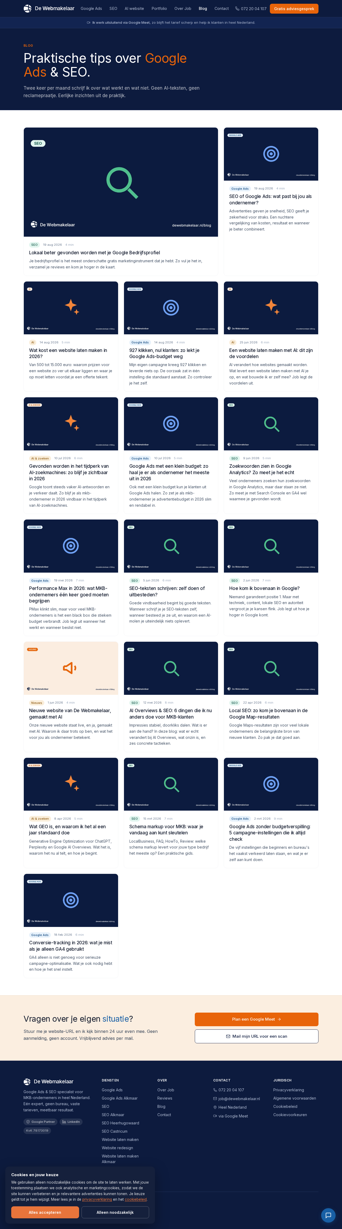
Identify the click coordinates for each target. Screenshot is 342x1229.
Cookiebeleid (285, 1106)
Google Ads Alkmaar (120, 1098)
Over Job (182, 8)
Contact (222, 8)
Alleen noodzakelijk (115, 1212)
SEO (113, 8)
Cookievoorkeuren (290, 1114)
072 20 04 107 (254, 8)
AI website (134, 8)
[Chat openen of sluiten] (328, 1215)
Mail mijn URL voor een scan (259, 1036)
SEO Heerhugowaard (120, 1123)
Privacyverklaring (288, 1090)
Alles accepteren (45, 1212)
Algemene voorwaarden (294, 1098)
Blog (203, 8)
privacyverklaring (97, 1199)
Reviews (164, 1098)
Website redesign (117, 1147)
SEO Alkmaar (113, 1114)
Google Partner (43, 1122)
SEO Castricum (114, 1131)
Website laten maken (120, 1139)
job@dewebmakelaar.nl (239, 1098)
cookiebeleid (136, 1199)
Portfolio (159, 8)
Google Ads (91, 8)
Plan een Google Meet (253, 1019)
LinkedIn (74, 1122)
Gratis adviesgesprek (294, 8)
